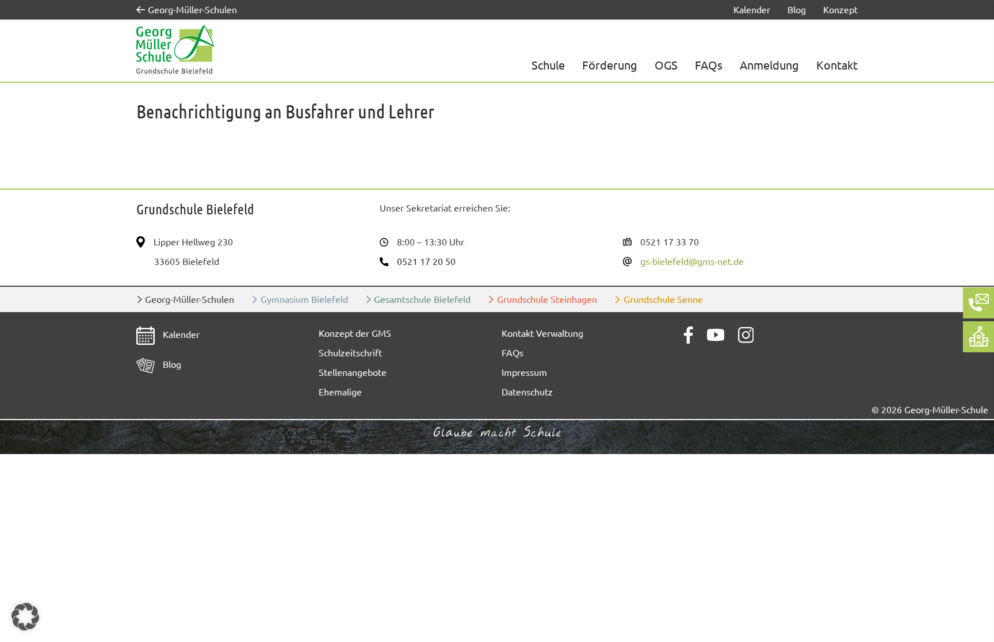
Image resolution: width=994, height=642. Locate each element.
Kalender (751, 10)
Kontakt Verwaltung (542, 333)
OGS (666, 65)
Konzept (840, 10)
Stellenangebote (353, 372)
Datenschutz (527, 392)
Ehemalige (340, 392)
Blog (796, 10)
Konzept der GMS (355, 333)
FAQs (708, 65)
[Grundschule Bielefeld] (175, 50)
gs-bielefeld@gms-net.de (692, 261)
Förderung (609, 65)
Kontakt (837, 65)
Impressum (524, 372)
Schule (548, 65)
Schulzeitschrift (350, 353)
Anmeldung (769, 65)
